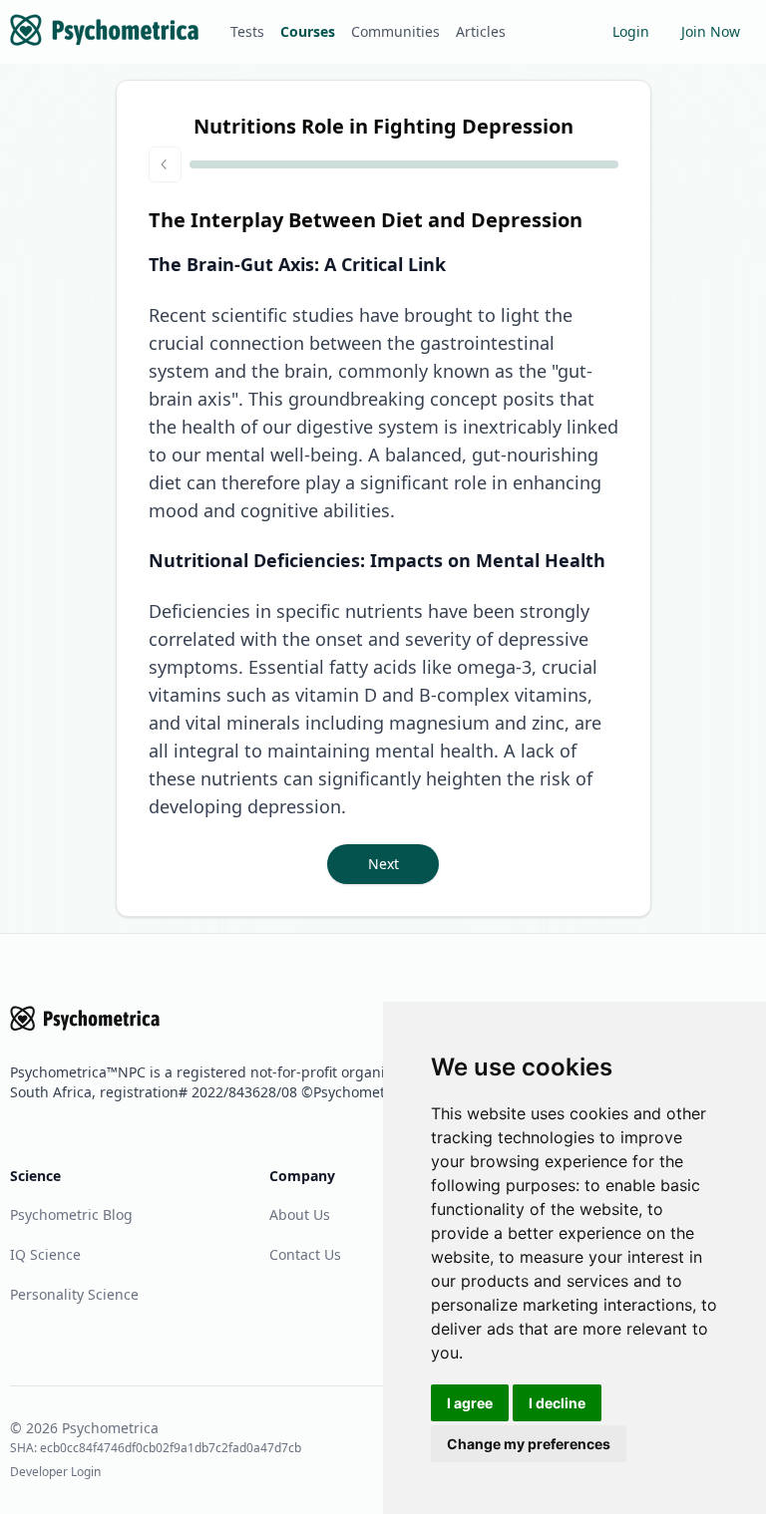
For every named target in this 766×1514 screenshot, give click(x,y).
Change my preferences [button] (528, 1443)
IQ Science (45, 1254)
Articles (481, 31)
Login (630, 31)
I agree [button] (470, 1402)
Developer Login (55, 1471)
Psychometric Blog (71, 1214)
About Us (299, 1214)
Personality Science (74, 1294)
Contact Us (305, 1254)
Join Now (710, 31)
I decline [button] (557, 1402)
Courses (307, 31)
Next (383, 863)
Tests (247, 31)
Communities (395, 31)
